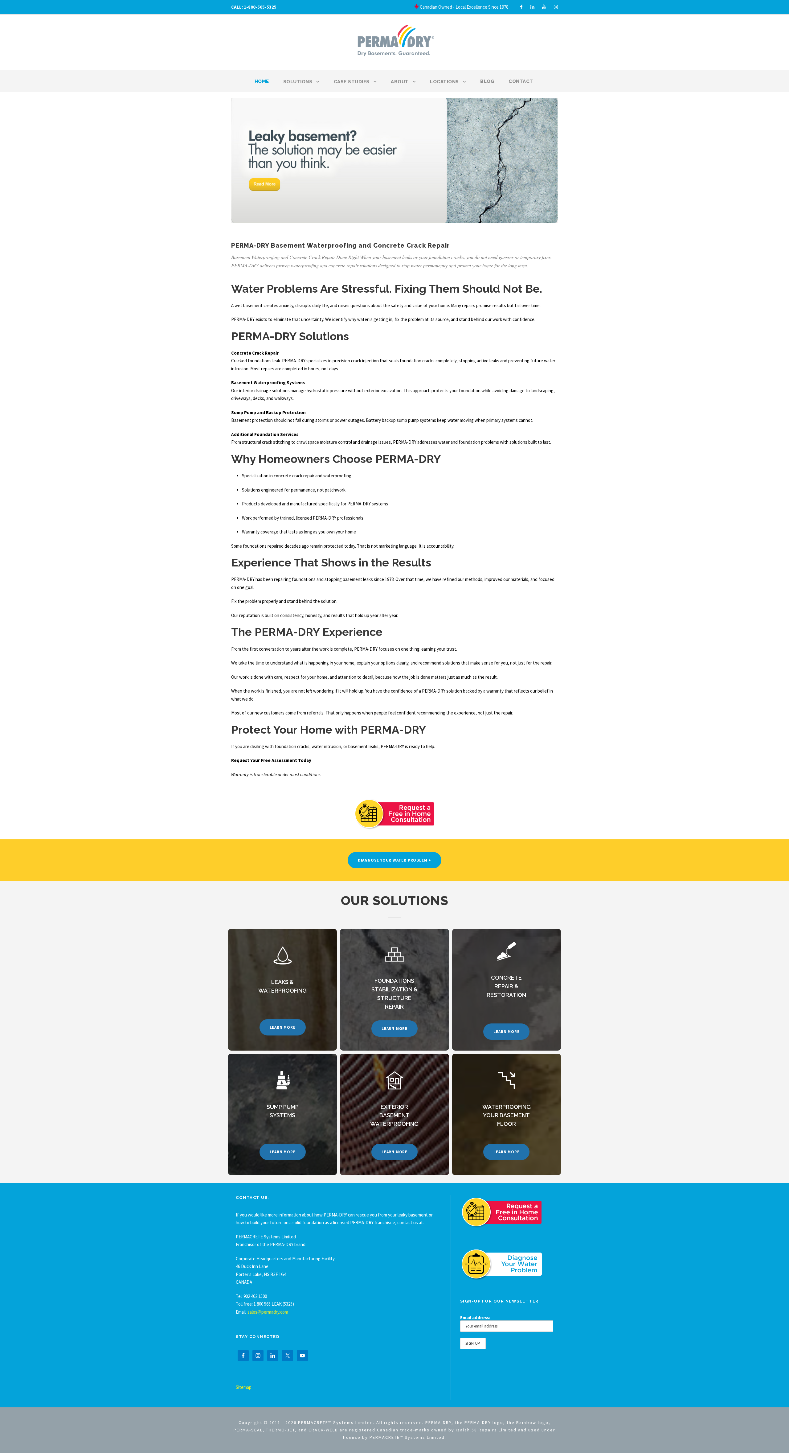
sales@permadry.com (267, 1312)
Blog (487, 81)
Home (262, 81)
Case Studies (352, 81)
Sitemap (243, 1387)
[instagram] (556, 7)
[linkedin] (532, 7)
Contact (521, 81)
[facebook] (521, 7)
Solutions (298, 81)
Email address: (475, 1317)
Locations (444, 81)
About (400, 81)
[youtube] (544, 7)
